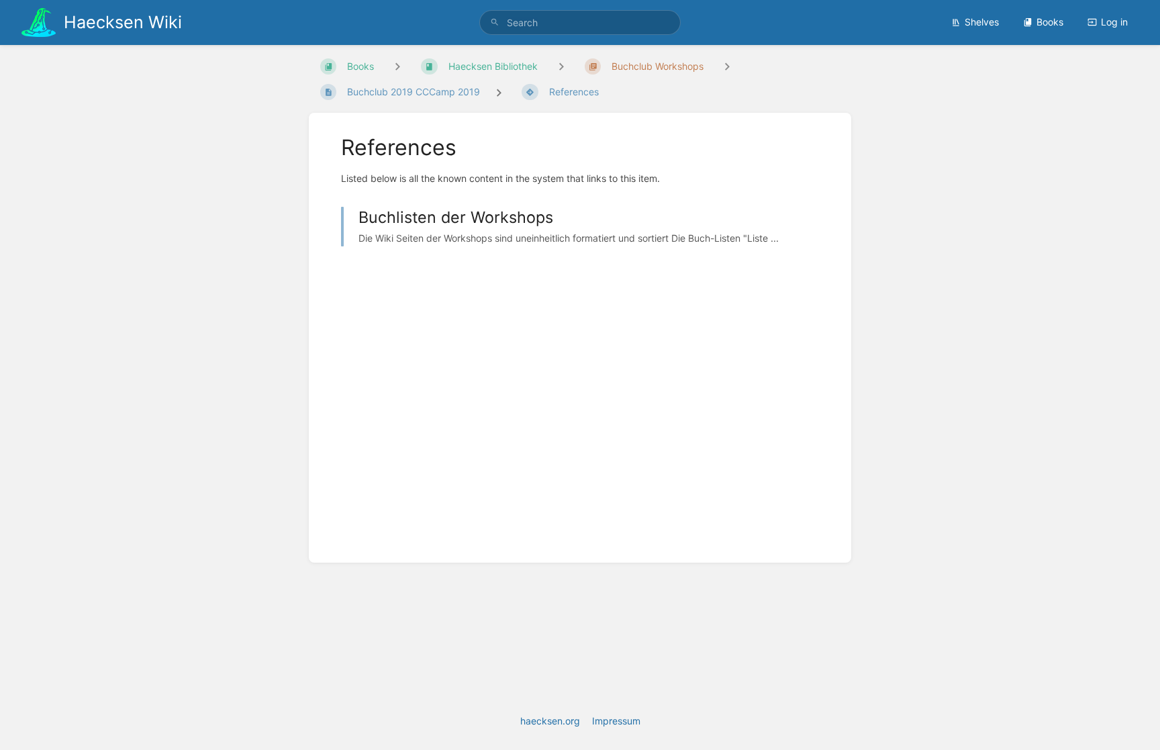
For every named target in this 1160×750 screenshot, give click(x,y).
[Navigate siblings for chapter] (561, 66)
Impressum (616, 720)
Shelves (982, 22)
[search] (580, 22)
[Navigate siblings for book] (397, 66)
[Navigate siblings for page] (727, 66)
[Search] (494, 22)
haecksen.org (550, 720)
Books (1049, 22)
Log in (1114, 22)
